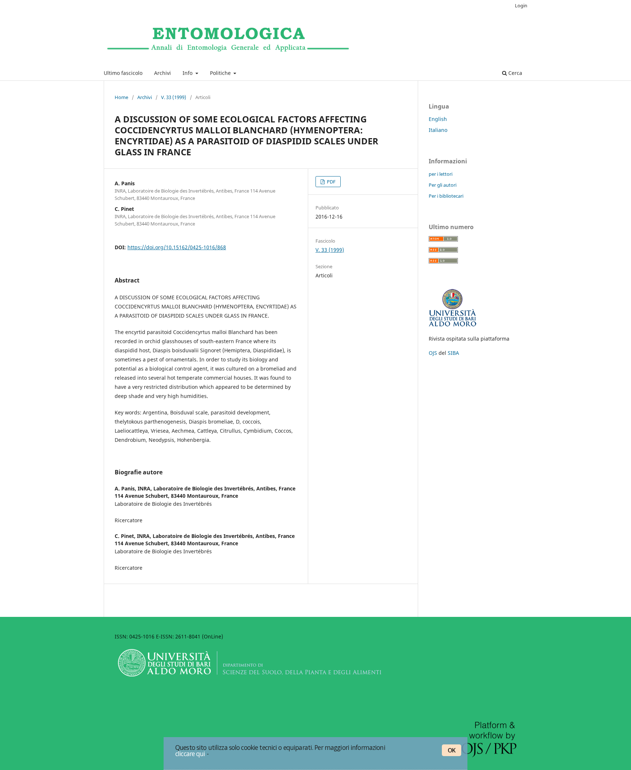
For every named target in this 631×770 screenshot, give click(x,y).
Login (521, 5)
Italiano (438, 129)
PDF (331, 181)
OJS (433, 352)
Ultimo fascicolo (123, 72)
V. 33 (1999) (173, 97)
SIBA (453, 352)
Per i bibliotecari (446, 196)
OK (451, 750)
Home (121, 97)
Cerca (514, 72)
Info (188, 72)
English (438, 118)
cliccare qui (190, 753)
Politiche (221, 72)
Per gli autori (442, 185)
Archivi (162, 72)
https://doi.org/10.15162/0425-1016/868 (176, 247)
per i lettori (440, 174)
